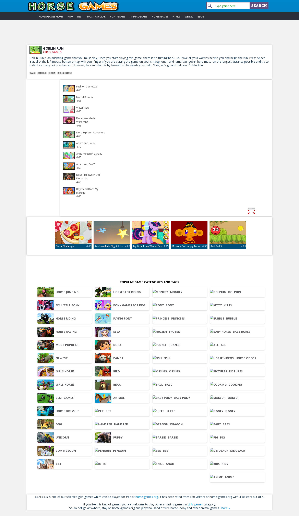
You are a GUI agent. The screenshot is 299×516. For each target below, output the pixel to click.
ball (32, 73)
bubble (42, 73)
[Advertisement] (149, 34)
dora (52, 73)
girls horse (65, 73)
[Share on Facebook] (264, 211)
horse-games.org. (147, 497)
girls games (52, 52)
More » (225, 508)
